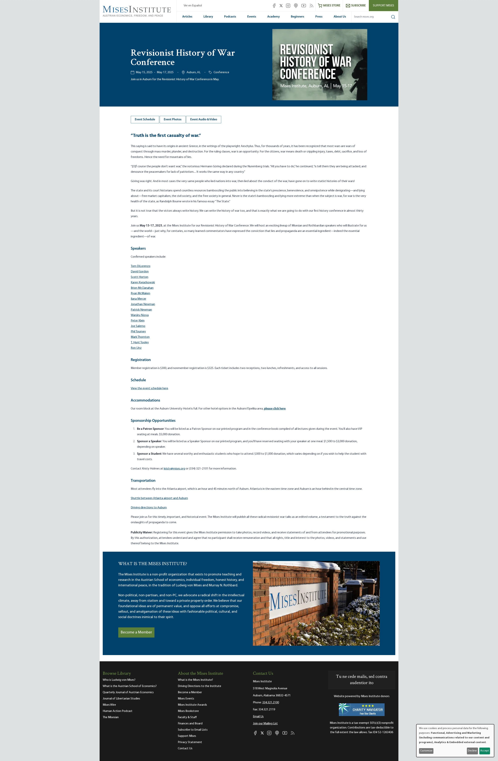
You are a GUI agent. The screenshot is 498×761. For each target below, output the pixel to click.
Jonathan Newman (143, 304)
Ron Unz (136, 348)
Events (251, 16)
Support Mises (383, 5)
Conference (221, 72)
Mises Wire (109, 704)
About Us (340, 16)
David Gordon (140, 271)
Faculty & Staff (187, 717)
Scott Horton (139, 277)
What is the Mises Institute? (195, 680)
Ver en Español (193, 5)
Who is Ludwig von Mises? (119, 680)
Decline (472, 750)
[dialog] (455, 740)
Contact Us (185, 748)
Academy (273, 16)
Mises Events (186, 698)
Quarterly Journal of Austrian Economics (128, 692)
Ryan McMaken (140, 293)
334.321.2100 (270, 702)
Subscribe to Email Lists (193, 729)
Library (208, 16)
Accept (484, 750)
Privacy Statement (190, 742)
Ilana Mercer (138, 298)
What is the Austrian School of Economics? (130, 686)
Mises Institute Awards (192, 704)
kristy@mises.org (174, 468)
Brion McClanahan (142, 288)
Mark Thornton (140, 337)
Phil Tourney (138, 331)
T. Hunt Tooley (140, 342)
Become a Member (136, 632)
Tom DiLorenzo (140, 266)
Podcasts (230, 16)
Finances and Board (190, 723)
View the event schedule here (149, 388)
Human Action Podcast (117, 711)
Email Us (258, 716)
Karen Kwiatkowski (143, 282)
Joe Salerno (138, 326)
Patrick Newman (141, 309)
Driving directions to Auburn (149, 507)
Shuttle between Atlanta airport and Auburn (159, 498)
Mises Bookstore (188, 711)
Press (319, 16)
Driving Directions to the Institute (199, 686)
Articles (187, 16)
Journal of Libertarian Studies (121, 698)
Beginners (297, 16)
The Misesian (111, 717)
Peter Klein (138, 320)
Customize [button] (426, 750)
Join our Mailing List (265, 723)
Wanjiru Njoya (140, 315)
